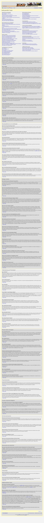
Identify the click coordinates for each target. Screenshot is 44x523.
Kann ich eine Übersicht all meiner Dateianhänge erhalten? (30, 44)
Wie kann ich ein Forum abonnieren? (27, 40)
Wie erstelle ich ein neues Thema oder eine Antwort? (9, 35)
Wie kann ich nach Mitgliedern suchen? (27, 33)
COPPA (11, 83)
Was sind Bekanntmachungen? (6, 52)
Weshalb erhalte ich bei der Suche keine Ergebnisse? (29, 31)
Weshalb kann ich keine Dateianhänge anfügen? (8, 41)
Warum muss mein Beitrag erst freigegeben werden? (9, 44)
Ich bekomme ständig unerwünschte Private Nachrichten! (29, 22)
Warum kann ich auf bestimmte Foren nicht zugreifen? (9, 40)
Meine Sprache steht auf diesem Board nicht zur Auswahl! (9, 28)
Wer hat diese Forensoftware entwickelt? (27, 47)
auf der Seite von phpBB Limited (12, 487)
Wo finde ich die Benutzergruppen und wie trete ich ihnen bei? (30, 15)
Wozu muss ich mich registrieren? (6, 13)
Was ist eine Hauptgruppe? (25, 18)
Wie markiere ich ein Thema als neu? (7, 45)
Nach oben (4, 64)
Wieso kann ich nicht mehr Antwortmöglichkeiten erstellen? (9, 38)
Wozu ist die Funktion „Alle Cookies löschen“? (8, 20)
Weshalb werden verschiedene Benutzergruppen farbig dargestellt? (31, 17)
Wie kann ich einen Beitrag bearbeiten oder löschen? (9, 36)
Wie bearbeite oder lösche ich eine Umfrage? (8, 39)
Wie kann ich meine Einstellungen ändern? (7, 23)
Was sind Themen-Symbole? (6, 54)
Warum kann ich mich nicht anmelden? (7, 16)
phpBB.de (3, 151)
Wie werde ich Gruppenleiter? (26, 16)
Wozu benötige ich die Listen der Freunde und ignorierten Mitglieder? (31, 26)
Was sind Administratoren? (25, 13)
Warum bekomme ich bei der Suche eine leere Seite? (29, 32)
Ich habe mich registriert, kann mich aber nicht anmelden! (9, 15)
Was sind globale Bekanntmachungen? (7, 51)
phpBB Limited (37, 150)
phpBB (19, 514)
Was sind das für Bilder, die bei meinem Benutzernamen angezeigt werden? (12, 29)
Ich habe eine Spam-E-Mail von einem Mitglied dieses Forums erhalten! (31, 23)
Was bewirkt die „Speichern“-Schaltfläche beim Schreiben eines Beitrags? (11, 43)
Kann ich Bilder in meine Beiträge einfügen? (7, 50)
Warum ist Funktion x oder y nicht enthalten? (28, 48)
